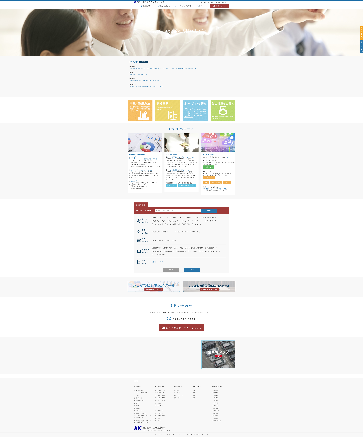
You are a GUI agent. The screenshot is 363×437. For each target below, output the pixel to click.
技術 (154, 240)
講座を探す (146, 6)
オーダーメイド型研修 (183, 6)
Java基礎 (134, 181)
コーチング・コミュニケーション (142, 170)
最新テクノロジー (159, 221)
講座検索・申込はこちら (187, 185)
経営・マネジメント (160, 217)
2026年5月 (168, 248)
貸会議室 (210, 2)
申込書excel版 (221, 189)
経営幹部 (156, 232)
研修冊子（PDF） (158, 262)
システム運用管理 (173, 224)
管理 (174, 240)
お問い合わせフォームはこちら (184, 327)
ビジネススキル (177, 217)
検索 (209, 211)
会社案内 (217, 2)
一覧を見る (143, 61)
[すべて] (210, 177)
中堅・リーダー (182, 232)
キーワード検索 (145, 210)
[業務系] (226, 182)
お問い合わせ (220, 6)
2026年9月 (213, 248)
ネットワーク (188, 221)
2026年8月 (202, 248)
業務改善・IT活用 (209, 217)
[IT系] (206, 182)
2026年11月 (170, 251)
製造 (161, 240)
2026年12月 (182, 251)
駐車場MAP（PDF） (140, 413)
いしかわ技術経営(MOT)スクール (178, 170)
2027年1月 (193, 251)
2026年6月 (179, 248)
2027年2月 (205, 251)
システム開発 (158, 224)
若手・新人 (196, 232)
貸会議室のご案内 (139, 400)
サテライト (197, 224)
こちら (227, 157)
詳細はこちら (171, 185)
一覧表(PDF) (208, 167)
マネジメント (168, 232)
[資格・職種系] (216, 182)
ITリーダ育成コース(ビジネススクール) (180, 157)
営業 (168, 240)
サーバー (200, 221)
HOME (136, 381)
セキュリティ (175, 221)
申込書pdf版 (208, 189)
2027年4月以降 (159, 254)
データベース (212, 221)
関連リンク (225, 2)
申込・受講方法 (165, 6)
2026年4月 (157, 248)
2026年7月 (191, 248)
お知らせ (203, 2)
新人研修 (186, 224)
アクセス (202, 6)
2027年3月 (216, 251)
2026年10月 (157, 251)
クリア (170, 270)
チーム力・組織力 (193, 217)
